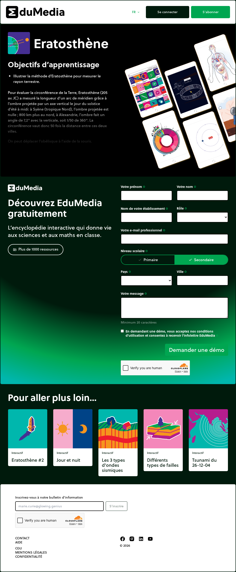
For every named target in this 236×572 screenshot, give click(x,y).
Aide (18, 542)
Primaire (148, 259)
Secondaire (201, 259)
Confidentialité (28, 556)
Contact (22, 538)
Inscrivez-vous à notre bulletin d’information (49, 497)
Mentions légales (31, 552)
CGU (18, 548)
